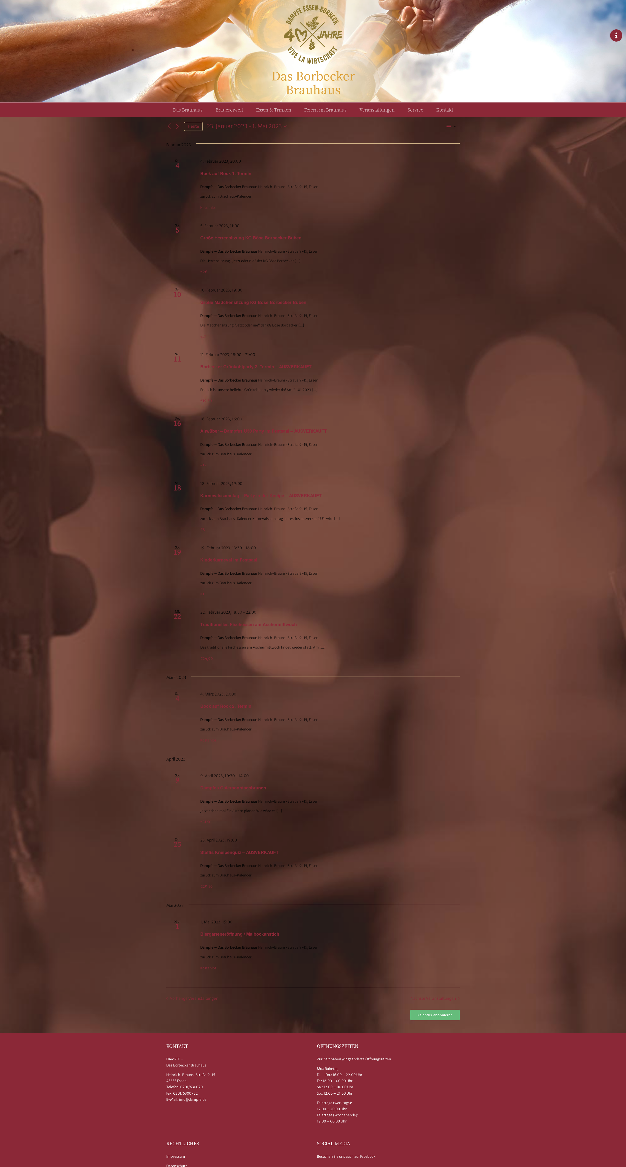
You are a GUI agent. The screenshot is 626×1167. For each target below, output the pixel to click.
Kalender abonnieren (435, 1015)
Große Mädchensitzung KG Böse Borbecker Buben (253, 302)
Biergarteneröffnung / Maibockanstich (239, 934)
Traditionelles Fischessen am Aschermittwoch (248, 624)
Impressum (175, 1156)
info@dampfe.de (192, 1099)
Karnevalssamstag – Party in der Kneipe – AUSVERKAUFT (261, 495)
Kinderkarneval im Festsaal (228, 560)
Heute (193, 126)
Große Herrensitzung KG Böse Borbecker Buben (251, 238)
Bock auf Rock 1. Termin (225, 173)
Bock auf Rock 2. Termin (225, 706)
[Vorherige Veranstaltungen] (169, 126)
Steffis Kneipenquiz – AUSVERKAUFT (239, 852)
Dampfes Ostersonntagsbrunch (233, 788)
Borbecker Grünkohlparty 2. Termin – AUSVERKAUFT (256, 366)
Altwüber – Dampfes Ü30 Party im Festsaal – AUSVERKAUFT (263, 431)
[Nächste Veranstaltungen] (177, 126)
